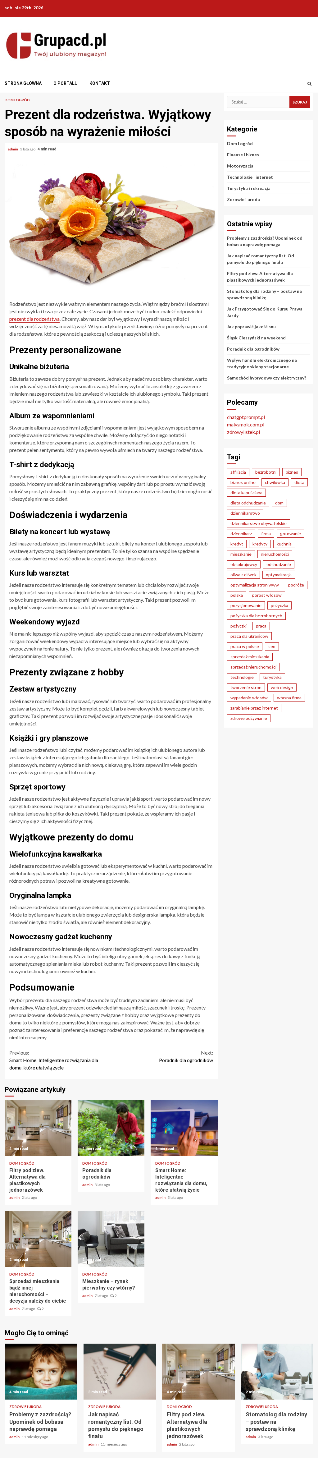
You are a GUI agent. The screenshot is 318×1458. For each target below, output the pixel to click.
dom (279, 502)
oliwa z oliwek (243, 574)
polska (236, 595)
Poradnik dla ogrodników (186, 1056)
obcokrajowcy (243, 564)
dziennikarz (241, 533)
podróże (296, 584)
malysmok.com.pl (245, 424)
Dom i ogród (17, 100)
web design (282, 687)
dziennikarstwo (245, 513)
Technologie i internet (250, 177)
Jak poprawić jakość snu (251, 326)
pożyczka (279, 605)
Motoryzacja (240, 165)
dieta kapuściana (246, 492)
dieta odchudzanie (248, 502)
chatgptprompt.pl (246, 417)
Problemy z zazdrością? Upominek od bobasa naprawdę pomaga (41, 1372)
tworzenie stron (245, 687)
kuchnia (284, 543)
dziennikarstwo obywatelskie (258, 523)
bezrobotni (265, 472)
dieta (299, 482)
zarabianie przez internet (254, 708)
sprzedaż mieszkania (249, 656)
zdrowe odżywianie (248, 718)
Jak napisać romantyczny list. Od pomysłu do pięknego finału (120, 1372)
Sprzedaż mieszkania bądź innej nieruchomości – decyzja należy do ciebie (38, 1239)
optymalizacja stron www (254, 584)
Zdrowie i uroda (243, 199)
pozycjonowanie (245, 605)
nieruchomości (275, 554)
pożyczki (238, 625)
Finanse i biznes (243, 154)
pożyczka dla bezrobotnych (256, 615)
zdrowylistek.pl (243, 432)
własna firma (289, 697)
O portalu (65, 83)
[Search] (309, 84)
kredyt (236, 543)
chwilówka (275, 482)
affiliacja (238, 472)
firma (266, 533)
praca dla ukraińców (249, 636)
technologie (242, 677)
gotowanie (290, 533)
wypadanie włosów (249, 697)
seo (271, 646)
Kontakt (99, 83)
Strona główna (23, 83)
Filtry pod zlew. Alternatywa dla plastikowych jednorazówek (38, 1128)
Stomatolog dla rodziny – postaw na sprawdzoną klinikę (277, 1372)
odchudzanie (278, 564)
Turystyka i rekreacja (248, 188)
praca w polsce (244, 646)
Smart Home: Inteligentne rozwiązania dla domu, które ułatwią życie (53, 1060)
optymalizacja (279, 574)
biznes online (243, 482)
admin (13, 149)
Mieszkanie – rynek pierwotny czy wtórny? (111, 1239)
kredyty (259, 543)
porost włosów (267, 595)
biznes (292, 472)
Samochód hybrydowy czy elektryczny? (266, 377)
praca (261, 625)
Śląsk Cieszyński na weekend (256, 337)
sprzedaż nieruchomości (253, 666)
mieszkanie (241, 554)
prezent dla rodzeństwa (34, 319)
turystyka (272, 677)
